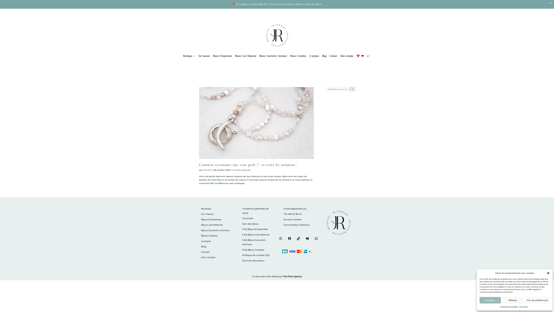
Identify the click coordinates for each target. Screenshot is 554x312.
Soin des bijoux (250, 223)
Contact (333, 56)
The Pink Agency (292, 276)
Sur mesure (204, 56)
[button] (548, 273)
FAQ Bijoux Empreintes (255, 229)
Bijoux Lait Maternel (245, 56)
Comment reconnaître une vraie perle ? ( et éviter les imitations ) (248, 165)
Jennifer (207, 170)
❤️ (358, 56)
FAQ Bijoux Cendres (253, 249)
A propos (314, 56)
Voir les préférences (537, 300)
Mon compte (346, 56)
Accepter (490, 300)
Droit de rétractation (253, 260)
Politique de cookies (509, 306)
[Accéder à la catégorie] (352, 89)
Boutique (187, 56)
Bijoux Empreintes (222, 56)
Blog (324, 56)
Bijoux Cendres (298, 56)
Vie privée (523, 306)
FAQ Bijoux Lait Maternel (255, 234)
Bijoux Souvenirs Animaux (273, 56)
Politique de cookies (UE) (256, 255)
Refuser (513, 300)
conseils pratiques (241, 170)
